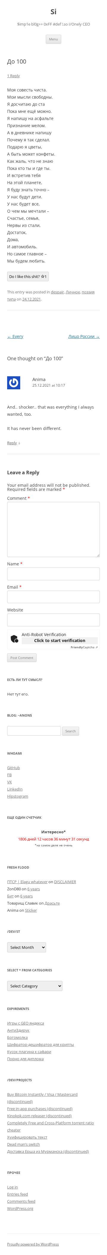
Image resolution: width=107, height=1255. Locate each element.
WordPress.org (20, 1208)
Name (15, 564)
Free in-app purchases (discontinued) (40, 1108)
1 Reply (13, 75)
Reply (12, 442)
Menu (53, 39)
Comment (18, 498)
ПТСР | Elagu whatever (27, 881)
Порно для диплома (25, 1058)
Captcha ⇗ (84, 647)
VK (9, 782)
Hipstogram (17, 796)
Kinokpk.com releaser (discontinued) (39, 1115)
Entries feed (17, 1194)
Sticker (31, 910)
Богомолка (17, 1037)
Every (15, 336)
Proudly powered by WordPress (33, 1244)
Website (15, 610)
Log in (12, 1187)
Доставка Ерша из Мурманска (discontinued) (48, 1151)
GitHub (13, 767)
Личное (73, 292)
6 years (33, 889)
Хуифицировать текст (27, 1137)
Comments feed (21, 1201)
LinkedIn (15, 789)
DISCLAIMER (65, 881)
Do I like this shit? (28, 276)
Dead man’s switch (23, 1144)
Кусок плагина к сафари (29, 1051)
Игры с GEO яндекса (25, 1023)
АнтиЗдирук (18, 1030)
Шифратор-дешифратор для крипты (40, 1044)
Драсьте (52, 903)
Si (53, 11)
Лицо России (84, 336)
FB (9, 774)
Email (14, 587)
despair (57, 292)
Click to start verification (59, 640)
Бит (10, 896)
